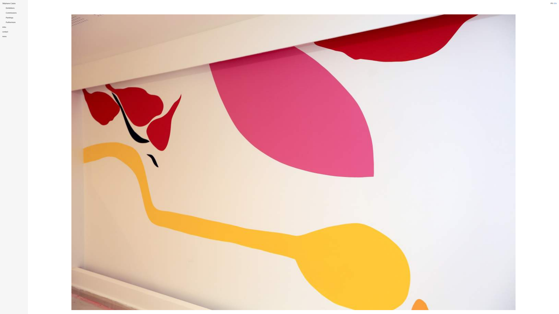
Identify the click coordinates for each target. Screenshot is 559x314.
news (4, 36)
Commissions (11, 13)
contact (5, 32)
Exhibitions (10, 8)
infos (4, 27)
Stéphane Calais (9, 3)
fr (552, 3)
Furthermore (11, 22)
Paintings (9, 18)
